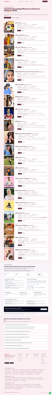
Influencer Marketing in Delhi (17, 384)
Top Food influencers (21, 369)
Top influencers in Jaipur (23, 380)
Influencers (27, 1)
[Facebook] (12, 359)
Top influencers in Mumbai (22, 377)
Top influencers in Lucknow (15, 380)
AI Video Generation (36, 356)
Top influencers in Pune (23, 379)
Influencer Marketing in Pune (37, 385)
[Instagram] (5, 359)
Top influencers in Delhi (15, 377)
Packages (20, 1)
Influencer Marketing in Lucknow (38, 387)
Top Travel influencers (22, 372)
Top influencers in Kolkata (8, 379)
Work (23, 1)
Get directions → (43, 357)
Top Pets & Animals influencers (38, 372)
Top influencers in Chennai (16, 379)
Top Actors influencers (15, 372)
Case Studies (19, 356)
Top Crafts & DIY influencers (29, 372)
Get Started (45, 1)
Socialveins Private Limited (11, 392)
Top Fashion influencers (8, 369)
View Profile (19, 30)
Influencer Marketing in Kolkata (19, 385)
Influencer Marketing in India (8, 384)
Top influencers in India (8, 377)
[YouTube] (8, 359)
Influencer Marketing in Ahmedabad (20, 387)
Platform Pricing (20, 360)
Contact (23, 30)
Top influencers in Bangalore (30, 377)
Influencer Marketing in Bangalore (35, 384)
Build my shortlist (43, 309)
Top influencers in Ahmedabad (40, 379)
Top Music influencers (14, 369)
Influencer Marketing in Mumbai (26, 384)
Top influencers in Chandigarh (31, 379)
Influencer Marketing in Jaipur (9, 388)
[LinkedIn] (6, 359)
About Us (27, 356)
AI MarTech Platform (36, 355)
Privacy (41, 392)
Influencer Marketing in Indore (29, 387)
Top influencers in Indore (8, 380)
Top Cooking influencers (8, 372)
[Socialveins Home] (7, 1)
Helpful (21, 12)
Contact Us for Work (7, 17)
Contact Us (31, 1)
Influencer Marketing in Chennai (28, 385)
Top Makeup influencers (34, 369)
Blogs (18, 359)
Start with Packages (20, 355)
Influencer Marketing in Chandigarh (9, 387)
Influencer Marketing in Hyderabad (9, 385)
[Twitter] (10, 359)
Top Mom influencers (27, 369)
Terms (44, 392)
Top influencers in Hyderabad (38, 377)
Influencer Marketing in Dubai (17, 388)
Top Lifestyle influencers (41, 369)
